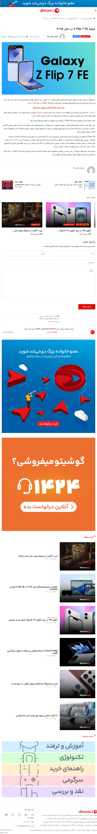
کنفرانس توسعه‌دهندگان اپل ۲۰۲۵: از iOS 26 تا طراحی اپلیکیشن (33, 588)
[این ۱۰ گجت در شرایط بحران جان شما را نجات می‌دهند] (77, 556)
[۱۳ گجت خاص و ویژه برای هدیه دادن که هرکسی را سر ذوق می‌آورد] (77, 716)
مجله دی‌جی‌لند (87, 18)
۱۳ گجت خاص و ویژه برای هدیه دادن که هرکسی (36, 715)
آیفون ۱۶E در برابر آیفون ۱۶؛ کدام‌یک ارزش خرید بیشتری (33, 620)
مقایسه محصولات (73, 225)
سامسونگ (40, 112)
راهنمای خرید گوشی (87, 225)
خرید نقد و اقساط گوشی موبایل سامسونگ (48, 107)
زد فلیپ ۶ (91, 112)
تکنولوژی (76, 36)
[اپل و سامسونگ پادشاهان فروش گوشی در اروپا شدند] (77, 684)
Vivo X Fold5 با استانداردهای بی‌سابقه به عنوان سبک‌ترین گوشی (32, 652)
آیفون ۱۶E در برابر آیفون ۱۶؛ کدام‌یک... (78, 230)
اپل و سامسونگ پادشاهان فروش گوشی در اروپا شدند (34, 683)
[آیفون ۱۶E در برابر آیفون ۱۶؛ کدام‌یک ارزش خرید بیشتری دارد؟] (77, 620)
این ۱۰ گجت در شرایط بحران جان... (31, 230)
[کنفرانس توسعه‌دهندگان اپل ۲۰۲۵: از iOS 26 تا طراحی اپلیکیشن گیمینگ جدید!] (77, 588)
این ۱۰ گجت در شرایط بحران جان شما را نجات (37, 556)
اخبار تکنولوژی (73, 18)
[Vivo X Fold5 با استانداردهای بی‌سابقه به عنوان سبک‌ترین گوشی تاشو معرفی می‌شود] (77, 652)
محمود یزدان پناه (52, 36)
